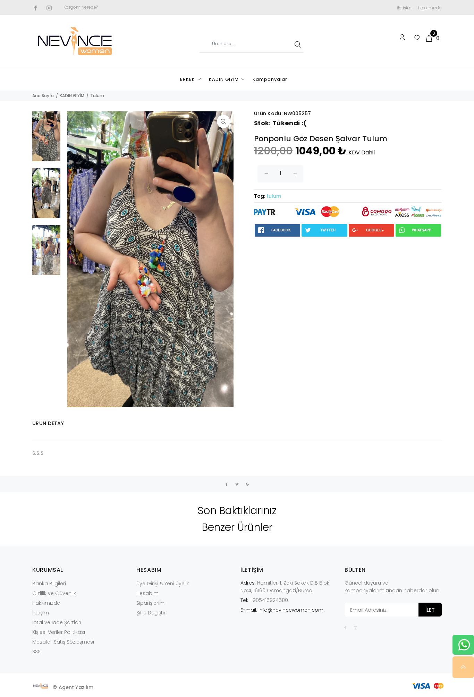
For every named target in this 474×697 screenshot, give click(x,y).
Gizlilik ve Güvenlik (54, 593)
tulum (273, 196)
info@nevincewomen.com (291, 609)
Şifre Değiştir (151, 612)
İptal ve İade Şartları (56, 622)
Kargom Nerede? (81, 7)
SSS (36, 651)
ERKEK (187, 79)
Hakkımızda (430, 8)
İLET (430, 609)
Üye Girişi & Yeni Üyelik (162, 583)
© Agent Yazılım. (73, 687)
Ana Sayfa (43, 96)
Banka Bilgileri (49, 583)
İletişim (404, 8)
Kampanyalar (270, 79)
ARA (296, 44)
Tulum (97, 96)
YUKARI (463, 667)
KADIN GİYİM (224, 79)
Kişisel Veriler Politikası (58, 632)
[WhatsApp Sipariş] (464, 644)
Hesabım (147, 593)
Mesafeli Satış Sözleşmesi (63, 641)
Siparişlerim (150, 603)
